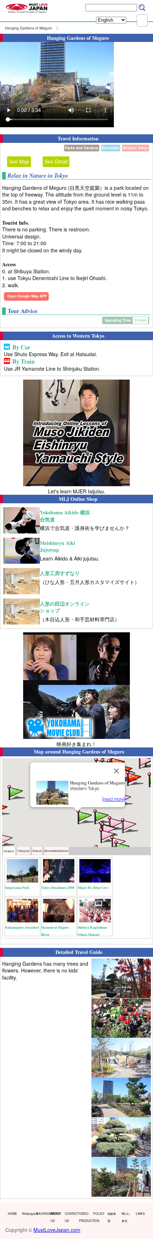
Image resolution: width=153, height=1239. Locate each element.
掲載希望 (111, 1217)
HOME (12, 1213)
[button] (85, 816)
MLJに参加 (126, 1217)
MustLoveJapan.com (56, 1229)
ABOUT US (56, 1217)
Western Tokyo (135, 147)
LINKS (140, 1213)
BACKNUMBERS (41, 1213)
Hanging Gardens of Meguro (28, 28)
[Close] (116, 770)
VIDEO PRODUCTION (84, 1217)
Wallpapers (27, 1213)
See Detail (56, 161)
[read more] (113, 799)
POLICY (98, 1213)
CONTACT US (70, 1217)
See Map (19, 161)
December (111, 147)
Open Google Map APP (27, 296)
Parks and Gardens (82, 147)
